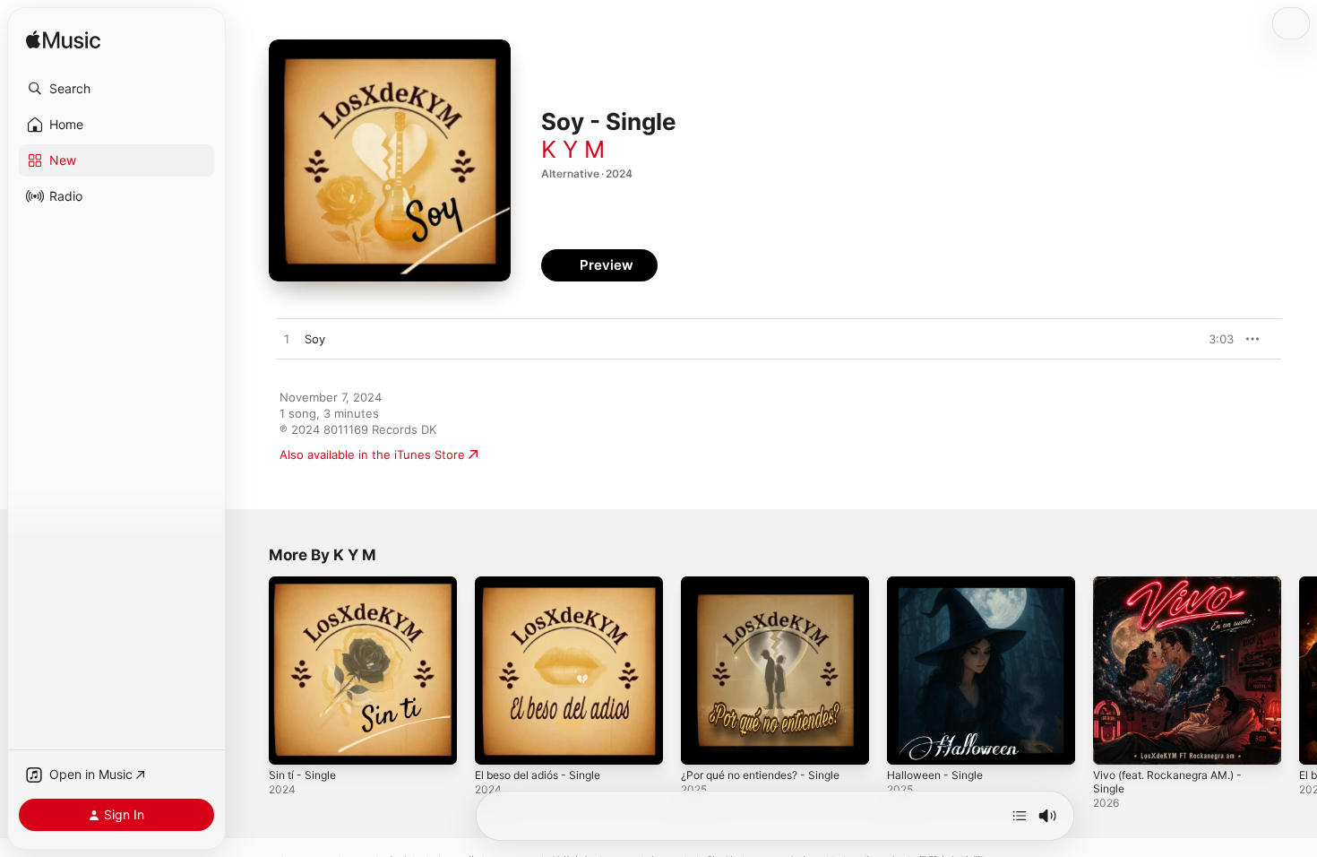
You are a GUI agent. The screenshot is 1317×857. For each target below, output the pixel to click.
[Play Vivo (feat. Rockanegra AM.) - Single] (1115, 742)
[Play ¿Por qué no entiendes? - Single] (703, 742)
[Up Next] (1019, 815)
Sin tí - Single (306, 583)
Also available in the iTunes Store (372, 454)
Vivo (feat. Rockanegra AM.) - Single (1176, 590)
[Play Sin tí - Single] (291, 742)
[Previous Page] (250, 670)
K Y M (573, 149)
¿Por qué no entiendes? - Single (771, 583)
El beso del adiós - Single (545, 583)
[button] (116, 89)
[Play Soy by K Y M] (287, 340)
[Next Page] (1299, 670)
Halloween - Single (940, 583)
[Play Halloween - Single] (909, 742)
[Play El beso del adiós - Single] (497, 742)
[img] (63, 40)
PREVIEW (1214, 338)
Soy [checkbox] (315, 339)
